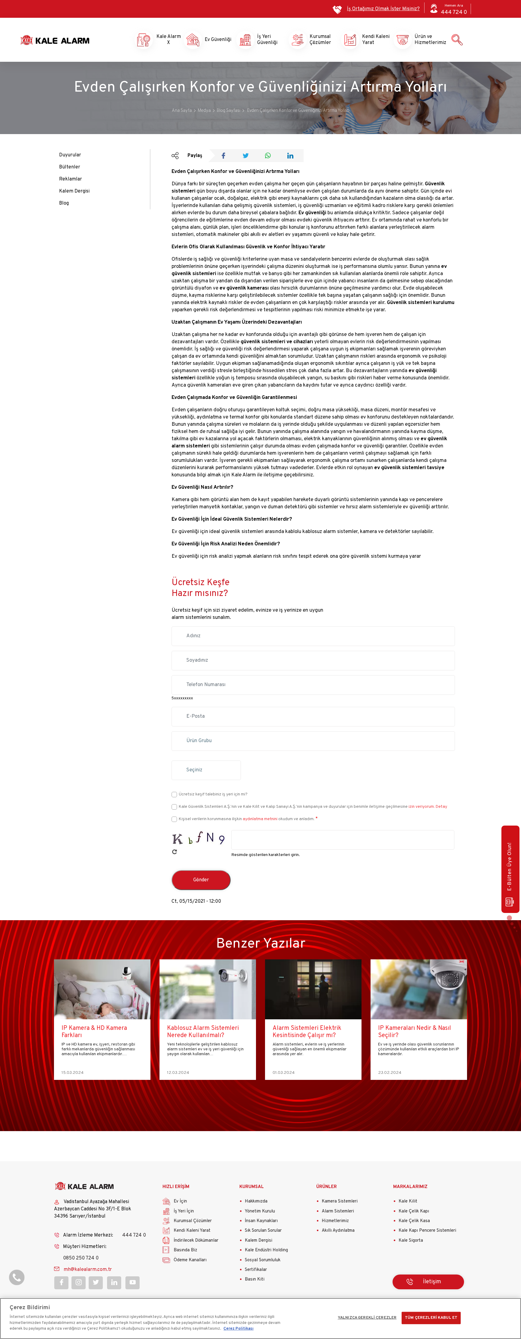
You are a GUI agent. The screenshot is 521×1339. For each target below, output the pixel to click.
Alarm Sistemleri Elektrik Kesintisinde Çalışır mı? (201, 1032)
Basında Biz (185, 1250)
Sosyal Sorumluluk (262, 1260)
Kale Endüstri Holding (266, 1250)
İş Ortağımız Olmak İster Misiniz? (383, 9)
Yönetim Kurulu (260, 1211)
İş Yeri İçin (184, 1211)
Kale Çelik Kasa (414, 1221)
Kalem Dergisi (74, 191)
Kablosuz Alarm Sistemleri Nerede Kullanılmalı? (97, 1032)
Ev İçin (180, 1201)
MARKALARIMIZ (410, 1187)
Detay (441, 806)
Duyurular (70, 155)
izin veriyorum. (422, 806)
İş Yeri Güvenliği (267, 40)
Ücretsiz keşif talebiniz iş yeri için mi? (213, 794)
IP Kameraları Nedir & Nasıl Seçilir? (309, 1032)
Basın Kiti (254, 1279)
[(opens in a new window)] (225, 156)
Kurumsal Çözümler (320, 40)
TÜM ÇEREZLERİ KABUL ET (431, 1317)
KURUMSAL (251, 1187)
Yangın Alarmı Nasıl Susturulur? (404, 1032)
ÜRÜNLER (326, 1187)
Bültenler (69, 167)
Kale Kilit (408, 1201)
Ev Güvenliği (215, 40)
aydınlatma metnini (260, 819)
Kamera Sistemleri (340, 1201)
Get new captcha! (174, 851)
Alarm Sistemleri (338, 1211)
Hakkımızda (256, 1201)
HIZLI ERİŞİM (176, 1187)
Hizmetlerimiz (335, 1221)
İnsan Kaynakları (261, 1221)
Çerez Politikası (238, 1328)
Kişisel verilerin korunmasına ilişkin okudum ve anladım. (246, 819)
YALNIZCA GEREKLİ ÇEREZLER (367, 1317)
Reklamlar (70, 179)
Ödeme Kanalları (190, 1260)
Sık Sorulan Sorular (263, 1231)
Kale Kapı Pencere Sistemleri (427, 1231)
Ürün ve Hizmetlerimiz (425, 40)
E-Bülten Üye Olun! (510, 866)
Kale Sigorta (411, 1240)
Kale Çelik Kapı (414, 1211)
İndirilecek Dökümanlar (196, 1240)
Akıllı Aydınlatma (338, 1231)
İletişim (432, 1281)
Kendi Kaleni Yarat (372, 40)
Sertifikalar (256, 1270)
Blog (64, 203)
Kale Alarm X (163, 40)
